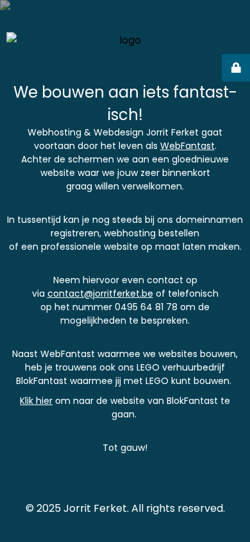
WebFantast (187, 145)
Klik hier (36, 400)
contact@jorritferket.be (100, 293)
